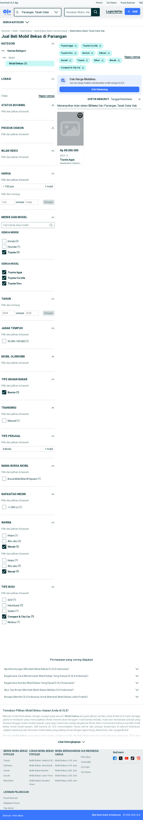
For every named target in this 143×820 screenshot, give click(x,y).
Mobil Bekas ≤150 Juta (66, 765)
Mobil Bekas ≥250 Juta (66, 780)
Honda (6, 770)
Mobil (15, 31)
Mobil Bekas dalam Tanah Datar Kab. (87, 31)
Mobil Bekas (26, 31)
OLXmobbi (86, 762)
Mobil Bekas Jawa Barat (40, 765)
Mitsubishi (8, 780)
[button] (9, 2)
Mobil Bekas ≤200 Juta (66, 770)
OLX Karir (85, 767)
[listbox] (75, 46)
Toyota (6, 760)
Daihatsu (7, 765)
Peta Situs (86, 757)
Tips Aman (8, 808)
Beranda (6, 31)
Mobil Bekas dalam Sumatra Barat (51, 31)
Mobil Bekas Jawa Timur (41, 775)
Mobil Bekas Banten (38, 770)
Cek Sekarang (99, 89)
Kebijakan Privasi (11, 803)
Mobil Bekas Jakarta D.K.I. (41, 760)
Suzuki (6, 775)
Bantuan (7, 815)
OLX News (86, 772)
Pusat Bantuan (10, 798)
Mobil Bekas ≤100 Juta (66, 760)
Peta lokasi (18, 815)
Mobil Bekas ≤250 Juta (66, 775)
